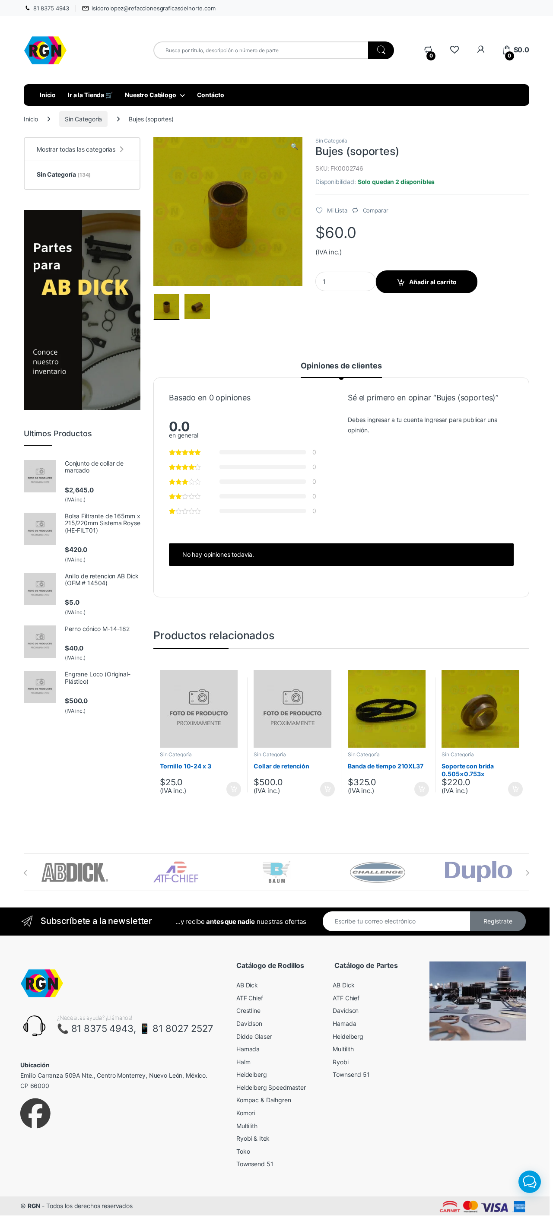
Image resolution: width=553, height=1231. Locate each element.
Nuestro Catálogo (150, 94)
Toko (243, 1151)
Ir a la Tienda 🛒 (90, 94)
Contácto (210, 94)
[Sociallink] (35, 1113)
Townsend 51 (254, 1164)
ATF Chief (249, 998)
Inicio (48, 94)
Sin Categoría (83, 119)
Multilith (246, 1125)
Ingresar (435, 419)
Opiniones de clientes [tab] (341, 366)
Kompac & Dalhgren (263, 1100)
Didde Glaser (254, 1036)
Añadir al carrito (433, 282)
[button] (294, 146)
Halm (243, 1062)
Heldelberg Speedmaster (271, 1087)
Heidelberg (251, 1074)
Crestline (248, 1010)
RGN (34, 1205)
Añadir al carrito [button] (232, 789)
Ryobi (340, 1062)
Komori (245, 1113)
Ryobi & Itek (253, 1138)
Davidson (249, 1023)
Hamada (248, 1049)
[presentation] (26, 873)
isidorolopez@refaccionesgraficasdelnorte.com (154, 8)
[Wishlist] (454, 50)
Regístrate (497, 921)
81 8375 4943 (51, 8)
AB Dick (247, 985)
